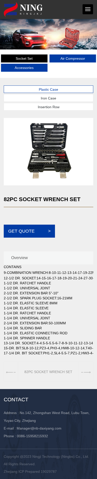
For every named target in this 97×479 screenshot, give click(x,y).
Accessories (24, 68)
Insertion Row (48, 107)
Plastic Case (48, 89)
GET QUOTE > (29, 231)
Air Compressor (72, 58)
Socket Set (24, 58)
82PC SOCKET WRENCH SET (48, 372)
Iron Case (48, 98)
